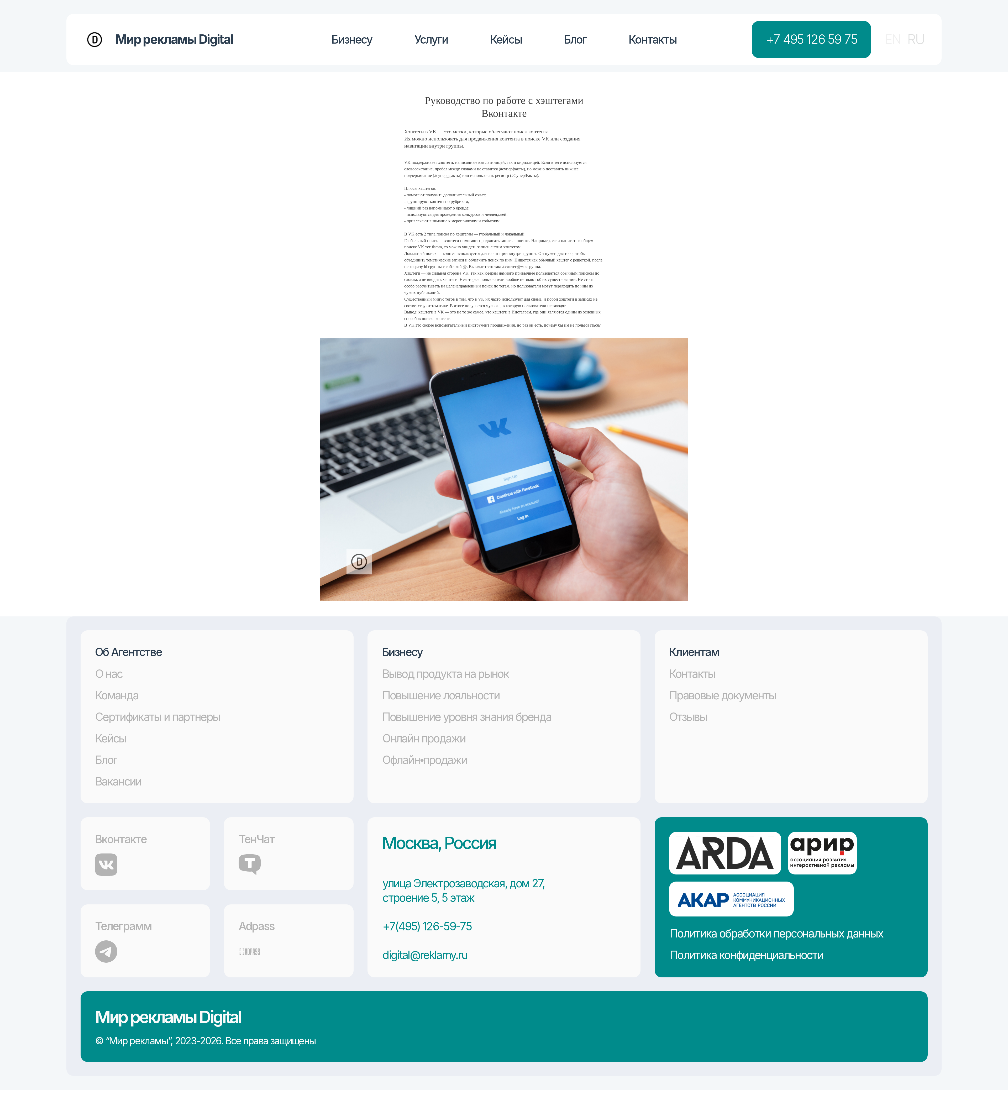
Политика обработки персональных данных (776, 933)
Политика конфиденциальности (746, 955)
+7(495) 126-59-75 (426, 926)
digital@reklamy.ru (424, 955)
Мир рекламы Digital (168, 1017)
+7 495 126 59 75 (811, 39)
